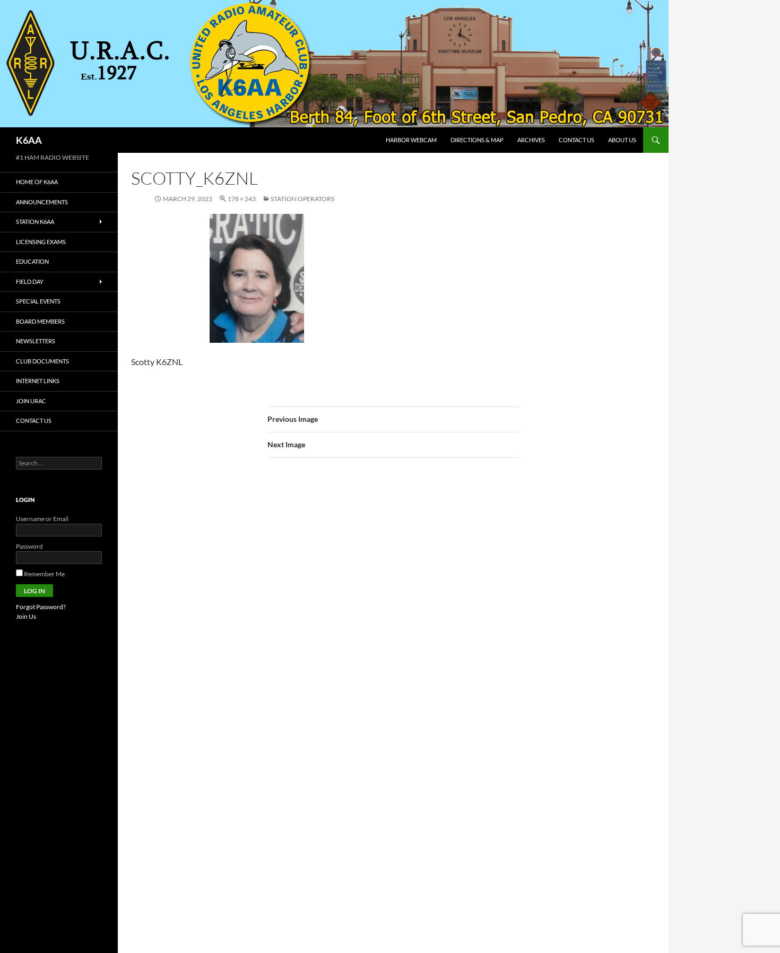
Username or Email (42, 519)
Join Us (26, 616)
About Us (622, 139)
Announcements (42, 201)
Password (29, 546)
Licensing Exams (41, 241)
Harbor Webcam (411, 139)
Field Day (30, 281)
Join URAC (31, 400)
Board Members (40, 321)
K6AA (29, 140)
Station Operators (302, 199)
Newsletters (35, 340)
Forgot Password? (41, 607)
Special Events (38, 301)
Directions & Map (477, 139)
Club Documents (42, 361)
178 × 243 (242, 199)
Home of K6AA (37, 181)
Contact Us (576, 139)
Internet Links (37, 380)
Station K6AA (35, 221)
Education (32, 261)
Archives (531, 139)
